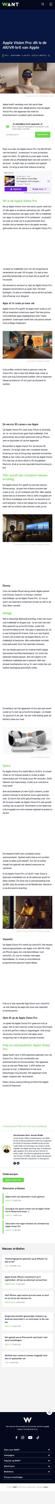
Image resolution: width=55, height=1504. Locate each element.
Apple (7, 55)
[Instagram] (14, 1163)
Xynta (46, 1487)
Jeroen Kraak (15, 55)
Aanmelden (42, 134)
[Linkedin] (18, 1163)
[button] (47, 1450)
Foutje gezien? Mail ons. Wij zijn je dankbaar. (25, 1126)
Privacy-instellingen (13, 1477)
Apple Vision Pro (13, 1180)
